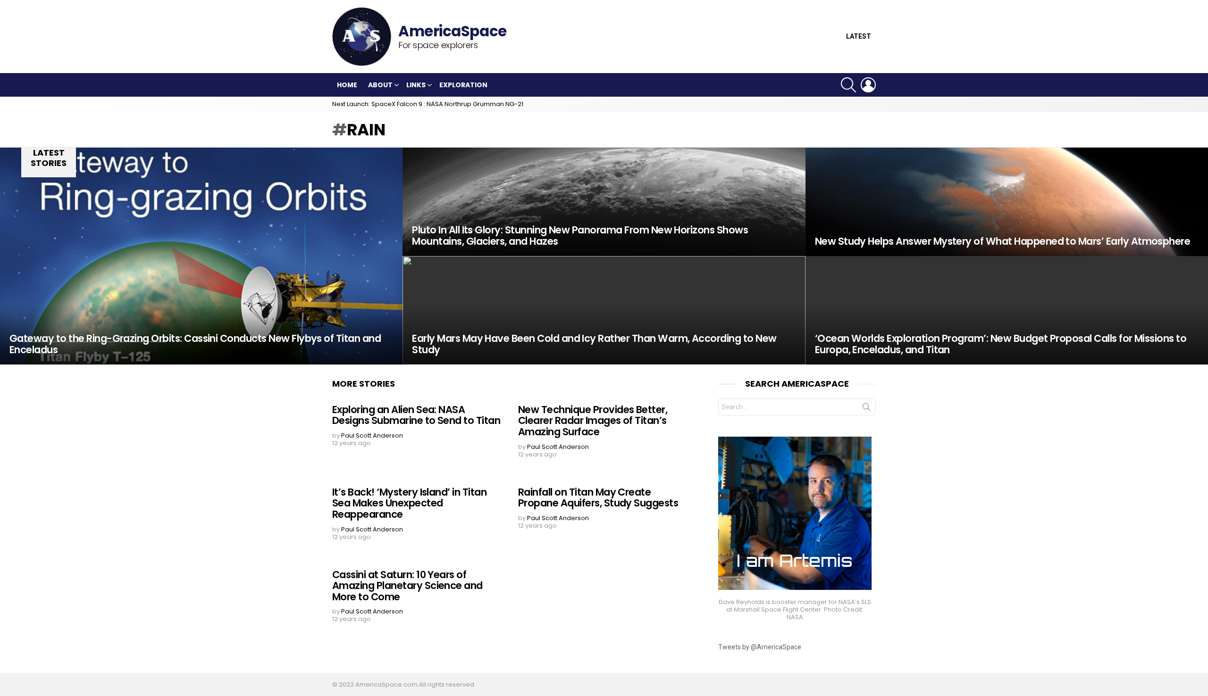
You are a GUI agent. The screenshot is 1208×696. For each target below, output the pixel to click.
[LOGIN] (868, 85)
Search (866, 408)
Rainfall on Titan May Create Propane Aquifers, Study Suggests (598, 497)
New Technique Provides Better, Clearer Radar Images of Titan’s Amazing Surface (592, 421)
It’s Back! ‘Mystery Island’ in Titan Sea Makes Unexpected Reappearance (409, 503)
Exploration (463, 85)
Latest (858, 36)
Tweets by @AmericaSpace (759, 647)
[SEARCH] (848, 85)
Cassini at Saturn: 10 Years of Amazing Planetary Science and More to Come (407, 586)
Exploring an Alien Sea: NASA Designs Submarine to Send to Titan (416, 415)
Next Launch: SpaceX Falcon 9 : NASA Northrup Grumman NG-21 (427, 103)
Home (347, 85)
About (380, 85)
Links (416, 85)
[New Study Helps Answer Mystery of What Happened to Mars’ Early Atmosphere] (1006, 202)
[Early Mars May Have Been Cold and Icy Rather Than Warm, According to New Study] (604, 310)
